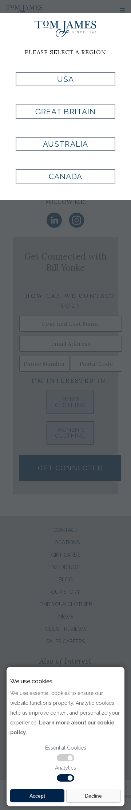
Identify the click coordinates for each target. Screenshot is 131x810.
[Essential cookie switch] (65, 758)
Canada (65, 176)
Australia (65, 144)
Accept (37, 796)
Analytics (65, 768)
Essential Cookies (65, 748)
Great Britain (65, 111)
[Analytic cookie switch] (65, 778)
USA (65, 79)
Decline (93, 796)
